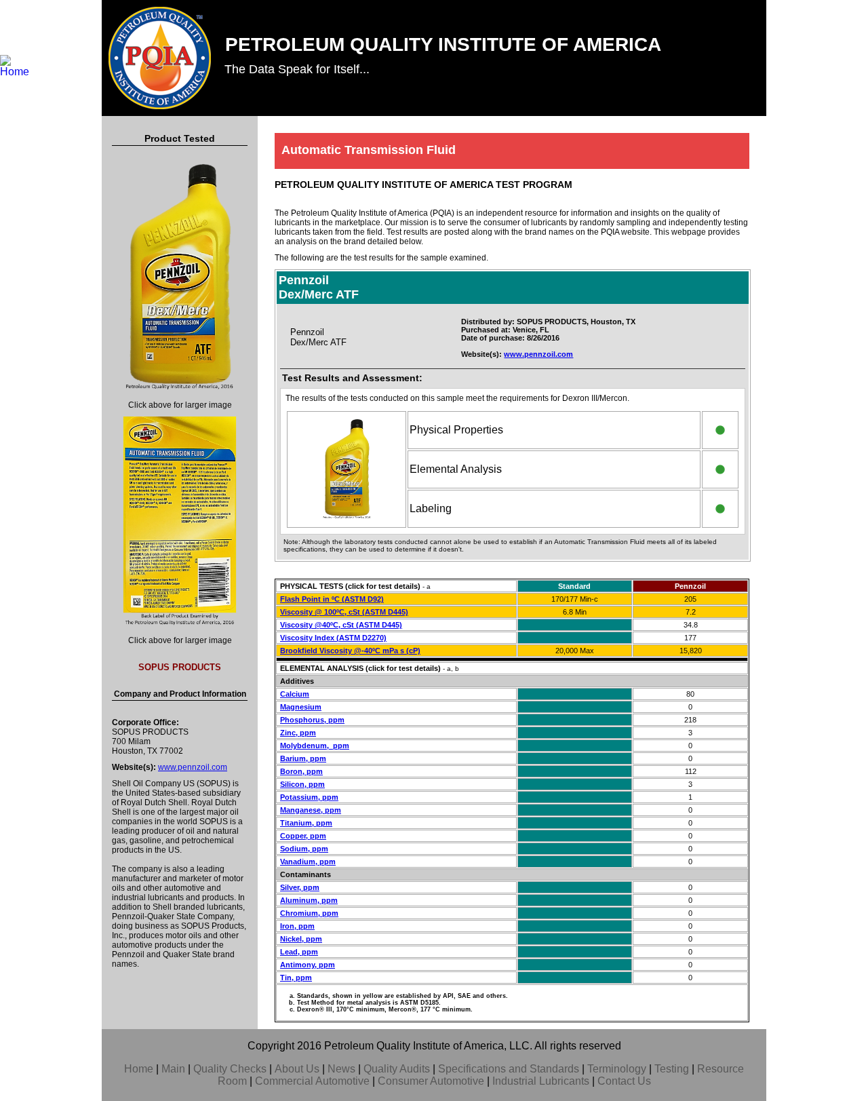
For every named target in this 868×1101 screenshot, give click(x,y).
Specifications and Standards (508, 1069)
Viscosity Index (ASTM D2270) (333, 638)
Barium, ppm (303, 758)
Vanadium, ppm (308, 861)
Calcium (294, 694)
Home (138, 1069)
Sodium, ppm (304, 849)
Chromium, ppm (309, 913)
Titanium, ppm (306, 823)
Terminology (616, 1069)
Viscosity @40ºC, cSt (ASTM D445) (341, 625)
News (341, 1069)
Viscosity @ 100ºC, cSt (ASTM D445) (344, 612)
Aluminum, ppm (309, 900)
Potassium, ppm (309, 797)
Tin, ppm (296, 977)
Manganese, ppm (310, 810)
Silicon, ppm (302, 784)
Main (173, 1069)
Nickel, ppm (301, 939)
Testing (671, 1069)
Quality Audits (396, 1069)
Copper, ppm (303, 836)
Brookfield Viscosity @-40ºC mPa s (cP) (350, 650)
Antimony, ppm (307, 965)
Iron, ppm (297, 926)
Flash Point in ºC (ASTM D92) (332, 599)
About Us (297, 1069)
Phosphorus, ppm (312, 720)
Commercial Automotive (312, 1081)
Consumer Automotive (431, 1081)
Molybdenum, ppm (314, 745)
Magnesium (300, 707)
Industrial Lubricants (540, 1081)
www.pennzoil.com (192, 767)
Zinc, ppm (298, 733)
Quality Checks (230, 1069)
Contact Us (624, 1081)
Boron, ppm (301, 771)
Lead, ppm (299, 952)
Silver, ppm (299, 887)
